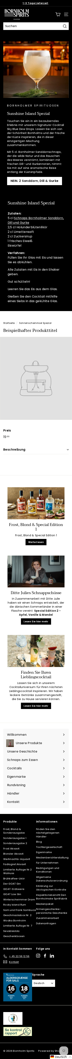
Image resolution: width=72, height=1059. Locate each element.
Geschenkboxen (14, 936)
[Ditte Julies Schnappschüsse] (36, 571)
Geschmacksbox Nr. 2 (17, 915)
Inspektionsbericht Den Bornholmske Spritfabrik (51, 897)
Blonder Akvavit (13, 854)
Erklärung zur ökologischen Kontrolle (51, 888)
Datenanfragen (46, 923)
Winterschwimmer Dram (19, 899)
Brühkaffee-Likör (14, 878)
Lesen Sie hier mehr (36, 621)
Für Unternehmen (47, 863)
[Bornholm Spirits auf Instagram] (38, 956)
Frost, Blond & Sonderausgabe (14, 831)
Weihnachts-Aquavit (16, 859)
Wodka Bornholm (14, 920)
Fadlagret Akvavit (14, 864)
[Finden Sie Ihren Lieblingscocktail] (36, 651)
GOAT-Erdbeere (14, 889)
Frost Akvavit (11, 848)
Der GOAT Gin (12, 884)
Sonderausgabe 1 (14, 838)
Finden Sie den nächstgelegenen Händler (48, 832)
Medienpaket (45, 904)
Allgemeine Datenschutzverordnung (52, 879)
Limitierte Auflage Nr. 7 (17, 926)
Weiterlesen (36, 542)
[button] (61, 1057)
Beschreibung (14, 450)
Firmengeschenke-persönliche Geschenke (51, 911)
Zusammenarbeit (47, 918)
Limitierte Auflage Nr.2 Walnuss (17, 871)
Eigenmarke (44, 852)
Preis (7, 430)
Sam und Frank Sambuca (19, 910)
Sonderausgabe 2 (15, 843)
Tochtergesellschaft (49, 847)
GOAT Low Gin (12, 894)
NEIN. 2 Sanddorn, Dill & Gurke (35, 181)
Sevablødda (11, 931)
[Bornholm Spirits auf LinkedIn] (52, 956)
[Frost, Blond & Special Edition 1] (36, 503)
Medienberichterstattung (52, 857)
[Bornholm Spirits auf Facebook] (45, 956)
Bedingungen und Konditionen (47, 870)
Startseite (9, 323)
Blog (39, 842)
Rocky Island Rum (14, 905)
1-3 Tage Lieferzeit (35, 3)
